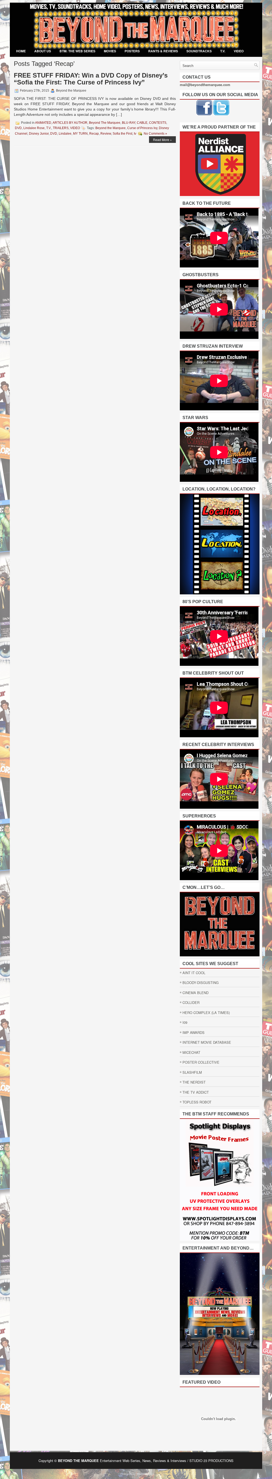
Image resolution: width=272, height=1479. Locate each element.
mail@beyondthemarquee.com (205, 84)
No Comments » (155, 133)
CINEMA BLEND (195, 992)
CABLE (142, 123)
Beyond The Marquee (104, 123)
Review (105, 133)
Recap (94, 133)
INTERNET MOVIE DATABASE (206, 1042)
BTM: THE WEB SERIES (77, 51)
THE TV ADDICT (195, 1092)
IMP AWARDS (193, 1032)
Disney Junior (39, 133)
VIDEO (239, 51)
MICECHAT (191, 1052)
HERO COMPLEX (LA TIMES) (206, 1012)
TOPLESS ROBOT (196, 1102)
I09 (184, 1022)
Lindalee (65, 133)
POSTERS (132, 51)
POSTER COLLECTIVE (200, 1062)
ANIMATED (43, 123)
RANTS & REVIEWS (163, 51)
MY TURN (80, 133)
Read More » (162, 139)
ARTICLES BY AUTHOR (70, 123)
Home (21, 51)
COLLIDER (190, 1002)
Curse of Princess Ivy (142, 128)
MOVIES (110, 51)
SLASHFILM (192, 1072)
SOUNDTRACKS (199, 51)
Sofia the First (122, 133)
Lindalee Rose (34, 128)
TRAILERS (61, 128)
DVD (18, 128)
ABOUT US (42, 51)
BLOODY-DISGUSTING (200, 982)
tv (135, 133)
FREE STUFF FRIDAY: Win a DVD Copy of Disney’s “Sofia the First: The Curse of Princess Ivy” (91, 79)
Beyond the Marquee (110, 128)
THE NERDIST (194, 1082)
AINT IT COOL (193, 972)
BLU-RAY (128, 123)
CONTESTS (157, 123)
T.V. (222, 51)
